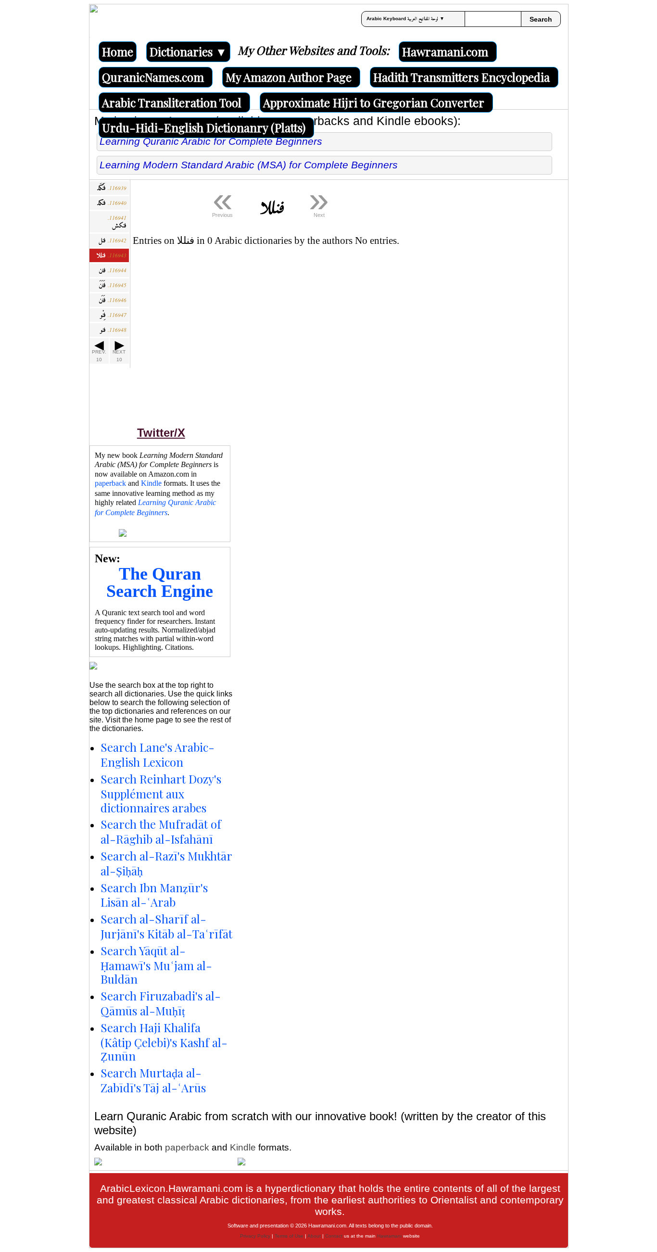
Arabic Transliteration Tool (171, 102)
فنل (112, 241)
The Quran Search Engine (159, 582)
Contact (333, 1236)
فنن (112, 271)
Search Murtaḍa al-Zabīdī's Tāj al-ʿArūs (153, 1080)
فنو (113, 330)
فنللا (111, 256)
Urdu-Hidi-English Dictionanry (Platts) (203, 127)
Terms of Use (289, 1236)
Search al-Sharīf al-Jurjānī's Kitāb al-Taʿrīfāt (166, 926)
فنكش (117, 223)
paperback (110, 483)
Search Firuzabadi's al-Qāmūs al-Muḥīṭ (161, 1003)
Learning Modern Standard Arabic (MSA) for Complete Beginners (249, 164)
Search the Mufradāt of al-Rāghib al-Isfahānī (161, 831)
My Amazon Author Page (289, 77)
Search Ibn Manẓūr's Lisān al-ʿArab (154, 895)
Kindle (151, 483)
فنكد (111, 203)
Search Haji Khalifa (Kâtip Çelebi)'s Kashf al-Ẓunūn (164, 1042)
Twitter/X (161, 432)
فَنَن (112, 300)
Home (117, 51)
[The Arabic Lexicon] (94, 21)
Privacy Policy (255, 1236)
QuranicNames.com (153, 77)
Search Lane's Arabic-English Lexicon (158, 754)
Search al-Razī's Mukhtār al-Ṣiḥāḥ (166, 863)
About (314, 1236)
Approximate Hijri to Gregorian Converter (373, 102)
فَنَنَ (112, 285)
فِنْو (113, 315)
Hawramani (389, 1236)
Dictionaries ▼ (188, 51)
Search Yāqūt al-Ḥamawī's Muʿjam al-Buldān (156, 965)
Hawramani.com (445, 51)
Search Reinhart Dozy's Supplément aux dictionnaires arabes (161, 793)
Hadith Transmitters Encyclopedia (461, 77)
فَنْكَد (111, 188)
